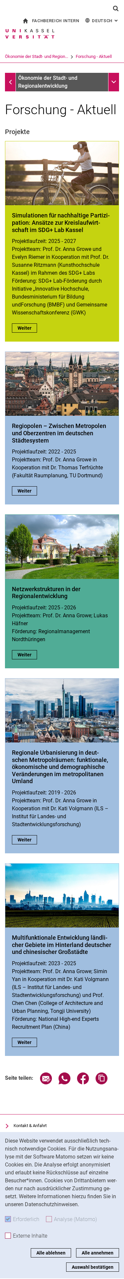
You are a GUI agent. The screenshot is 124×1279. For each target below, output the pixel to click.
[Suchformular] (115, 8)
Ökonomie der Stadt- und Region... (36, 56)
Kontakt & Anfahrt (30, 1125)
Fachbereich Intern (55, 20)
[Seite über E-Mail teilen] (46, 1082)
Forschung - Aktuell (94, 56)
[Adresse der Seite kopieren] (101, 1082)
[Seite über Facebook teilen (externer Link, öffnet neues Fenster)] (83, 1082)
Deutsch (105, 20)
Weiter (27, 328)
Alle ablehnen (50, 1252)
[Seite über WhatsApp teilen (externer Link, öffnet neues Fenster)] (64, 1082)
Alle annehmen (97, 1252)
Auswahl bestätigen (92, 1267)
